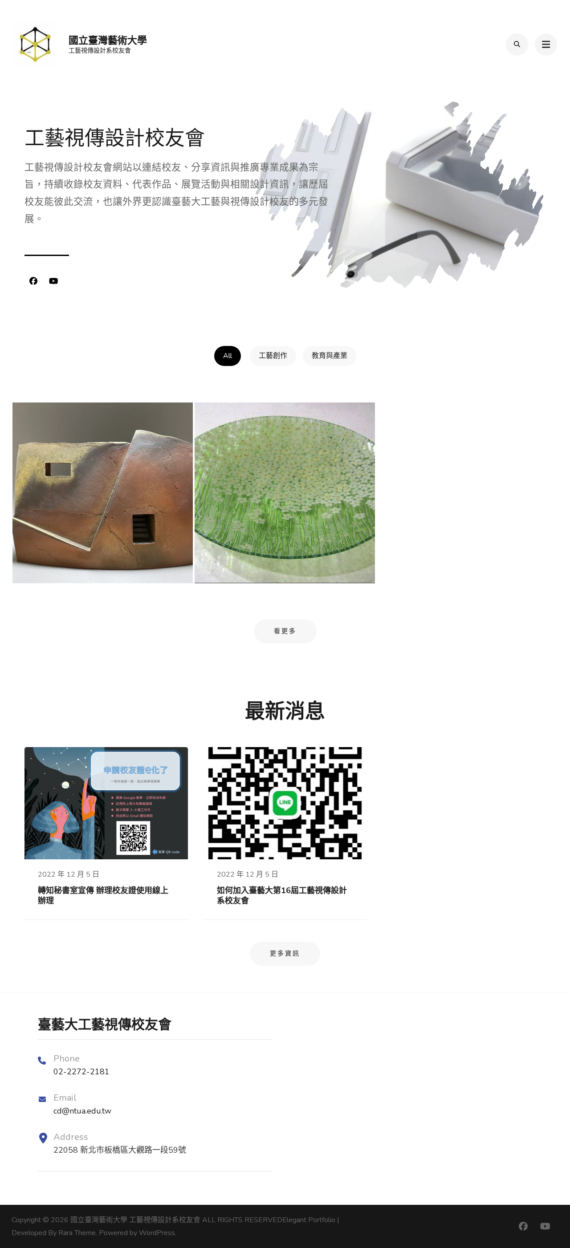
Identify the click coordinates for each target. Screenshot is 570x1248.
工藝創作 (273, 356)
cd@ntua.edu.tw (82, 1111)
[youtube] (53, 281)
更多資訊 (285, 953)
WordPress (157, 1233)
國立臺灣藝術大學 (108, 40)
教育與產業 (329, 356)
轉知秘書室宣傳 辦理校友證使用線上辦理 (103, 895)
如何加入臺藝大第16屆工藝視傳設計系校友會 (282, 895)
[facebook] (33, 281)
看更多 (285, 631)
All (227, 356)
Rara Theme (77, 1233)
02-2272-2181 (81, 1071)
